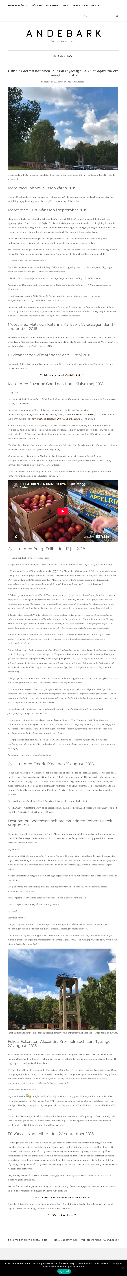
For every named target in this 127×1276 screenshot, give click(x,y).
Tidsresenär (16, 5)
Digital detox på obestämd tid (28, 1240)
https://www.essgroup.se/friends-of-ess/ (59, 658)
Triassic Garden (63, 55)
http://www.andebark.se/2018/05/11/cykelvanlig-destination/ (63, 418)
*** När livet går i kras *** (62, 1215)
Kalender (52, 5)
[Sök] (117, 16)
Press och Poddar (84, 5)
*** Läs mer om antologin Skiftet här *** (63, 375)
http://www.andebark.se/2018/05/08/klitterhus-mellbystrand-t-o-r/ (61, 414)
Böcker (37, 5)
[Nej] (123, 1267)
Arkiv (65, 5)
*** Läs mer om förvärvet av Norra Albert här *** (63, 1197)
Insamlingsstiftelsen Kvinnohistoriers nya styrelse (86, 1240)
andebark (79, 81)
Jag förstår (64, 1271)
